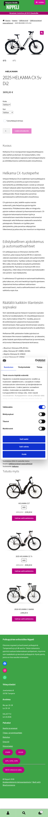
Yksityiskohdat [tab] (24, 367)
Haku (24, 813)
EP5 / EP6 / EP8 (11, 761)
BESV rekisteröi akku (13, 770)
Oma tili (6, 741)
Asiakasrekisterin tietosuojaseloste (17, 782)
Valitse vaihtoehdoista (24, 518)
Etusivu (7, 20)
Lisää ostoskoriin (22, 131)
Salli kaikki (24, 439)
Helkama (15, 466)
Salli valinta (24, 447)
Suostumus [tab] (8, 367)
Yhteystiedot (8, 746)
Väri (4, 109)
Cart (37, 811)
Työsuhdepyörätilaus (14, 121)
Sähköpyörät (23, 20)
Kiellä (24, 454)
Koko (5, 101)
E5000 (7, 752)
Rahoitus (6, 737)
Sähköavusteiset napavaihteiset (20, 464)
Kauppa (14, 20)
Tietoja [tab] (39, 367)
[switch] (42, 414)
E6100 (20, 752)
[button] (42, 33)
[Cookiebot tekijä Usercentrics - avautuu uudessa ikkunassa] (35, 360)
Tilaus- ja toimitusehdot (12, 733)
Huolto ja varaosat (10, 728)
